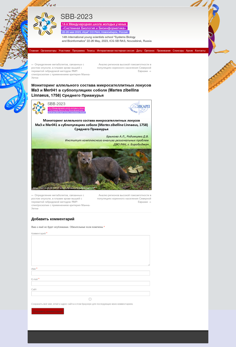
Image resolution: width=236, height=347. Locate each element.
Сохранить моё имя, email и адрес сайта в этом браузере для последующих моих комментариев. (82, 303)
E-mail (35, 279)
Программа (78, 50)
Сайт (34, 289)
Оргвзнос (149, 50)
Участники (64, 50)
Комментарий (39, 233)
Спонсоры (178, 50)
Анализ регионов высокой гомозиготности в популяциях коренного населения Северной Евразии (124, 67)
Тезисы (91, 50)
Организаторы (48, 50)
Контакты (200, 50)
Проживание (164, 50)
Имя (34, 268)
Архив (189, 50)
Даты (139, 50)
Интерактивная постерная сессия (115, 50)
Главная (34, 50)
